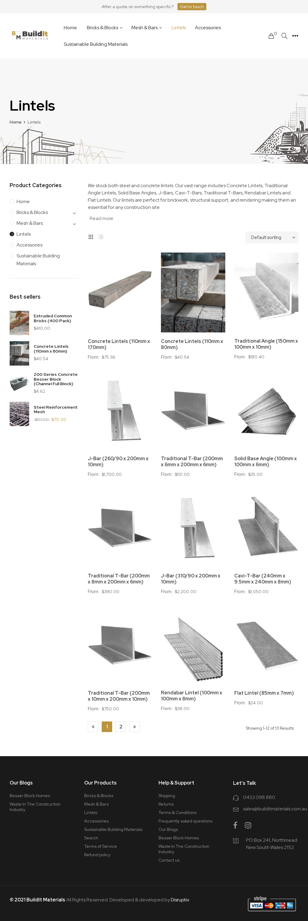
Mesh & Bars (30, 223)
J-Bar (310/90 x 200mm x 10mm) (190, 579)
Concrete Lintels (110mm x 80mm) (51, 349)
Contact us (169, 860)
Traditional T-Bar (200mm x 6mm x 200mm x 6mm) (192, 462)
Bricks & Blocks (32, 212)
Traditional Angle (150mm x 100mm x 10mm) (266, 344)
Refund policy (97, 854)
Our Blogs (168, 829)
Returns (166, 804)
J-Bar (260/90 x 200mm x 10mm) (118, 462)
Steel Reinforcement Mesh (56, 409)
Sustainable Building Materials (38, 260)
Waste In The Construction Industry (35, 806)
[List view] (101, 236)
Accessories (29, 245)
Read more (101, 218)
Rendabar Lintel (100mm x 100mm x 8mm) (191, 696)
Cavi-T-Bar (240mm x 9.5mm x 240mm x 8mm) (262, 579)
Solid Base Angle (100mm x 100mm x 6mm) (265, 462)
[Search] (285, 36)
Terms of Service (100, 846)
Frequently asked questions (185, 821)
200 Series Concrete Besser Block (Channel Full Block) (56, 379)
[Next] (134, 726)
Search (91, 838)
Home (23, 201)
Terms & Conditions (177, 812)
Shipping (167, 795)
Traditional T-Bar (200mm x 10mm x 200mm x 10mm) (119, 696)
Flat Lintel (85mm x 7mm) (264, 693)
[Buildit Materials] (30, 36)
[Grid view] (91, 236)
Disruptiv (180, 900)
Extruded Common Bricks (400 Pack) (53, 318)
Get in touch (192, 6)
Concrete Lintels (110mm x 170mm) (119, 344)
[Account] (295, 36)
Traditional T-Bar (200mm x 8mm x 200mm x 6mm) (119, 579)
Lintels (24, 234)
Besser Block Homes (30, 795)
